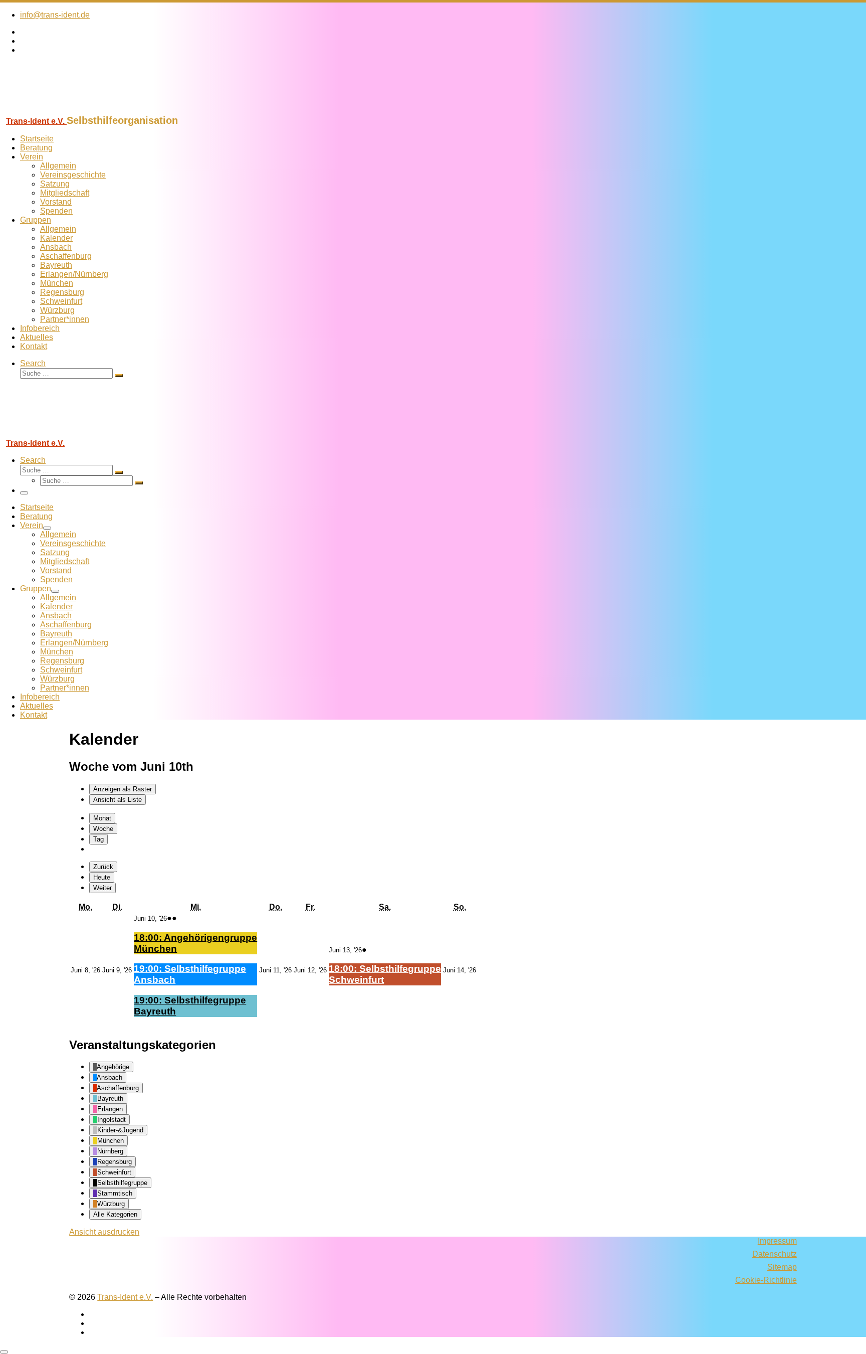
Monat (102, 818)
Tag (98, 839)
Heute (101, 877)
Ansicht (104, 1232)
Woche (103, 828)
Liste (117, 799)
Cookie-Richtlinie (766, 1280)
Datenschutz (774, 1254)
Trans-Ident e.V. (125, 1297)
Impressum (777, 1241)
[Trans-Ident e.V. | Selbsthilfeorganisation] (62, 110)
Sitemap (782, 1267)
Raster (122, 789)
